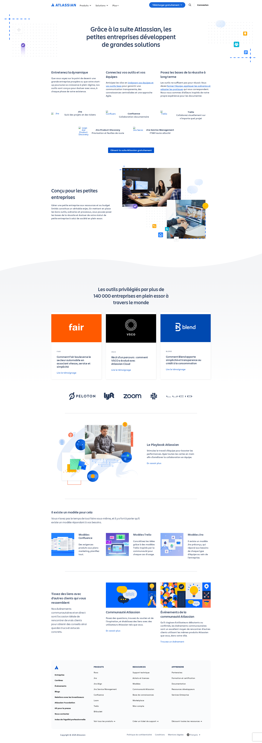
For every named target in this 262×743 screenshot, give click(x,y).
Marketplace (138, 700)
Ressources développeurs (183, 689)
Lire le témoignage (66, 373)
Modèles (136, 684)
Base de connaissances (143, 695)
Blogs (57, 691)
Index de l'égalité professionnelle (70, 719)
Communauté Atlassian (143, 689)
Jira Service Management (105, 689)
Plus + (115, 5)
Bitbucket (98, 711)
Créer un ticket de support (144, 721)
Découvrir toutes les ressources (186, 721)
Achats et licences (141, 678)
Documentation (179, 684)
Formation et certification (183, 678)
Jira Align (98, 684)
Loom (96, 700)
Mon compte (138, 706)
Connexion (203, 4)
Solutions (100, 5)
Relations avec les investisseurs (69, 697)
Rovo (96, 672)
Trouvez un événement (172, 642)
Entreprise (59, 675)
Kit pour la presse (63, 708)
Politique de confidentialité (139, 735)
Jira (95, 678)
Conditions (160, 735)
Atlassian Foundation (65, 703)
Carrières (59, 680)
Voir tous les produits (103, 721)
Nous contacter (62, 714)
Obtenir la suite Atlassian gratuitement (131, 150)
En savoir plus (154, 463)
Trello (96, 706)
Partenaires (177, 672)
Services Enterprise (180, 695)
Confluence (99, 695)
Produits (84, 5)
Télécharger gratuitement (165, 4)
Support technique (141, 672)
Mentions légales (176, 735)
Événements (60, 686)
